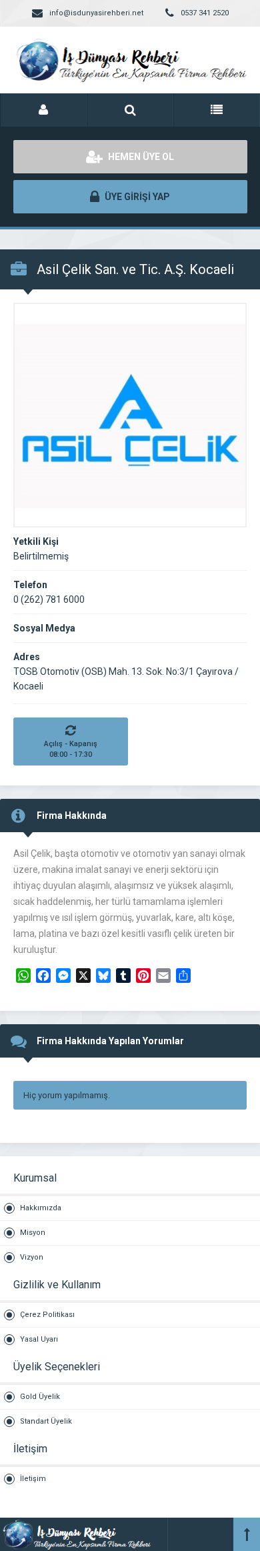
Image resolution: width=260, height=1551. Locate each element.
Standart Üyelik (46, 1421)
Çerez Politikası (47, 1314)
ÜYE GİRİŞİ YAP (136, 196)
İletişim (33, 1478)
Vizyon (31, 1257)
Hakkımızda (40, 1208)
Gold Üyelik (40, 1396)
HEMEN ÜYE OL (140, 156)
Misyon (32, 1232)
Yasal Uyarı (39, 1339)
